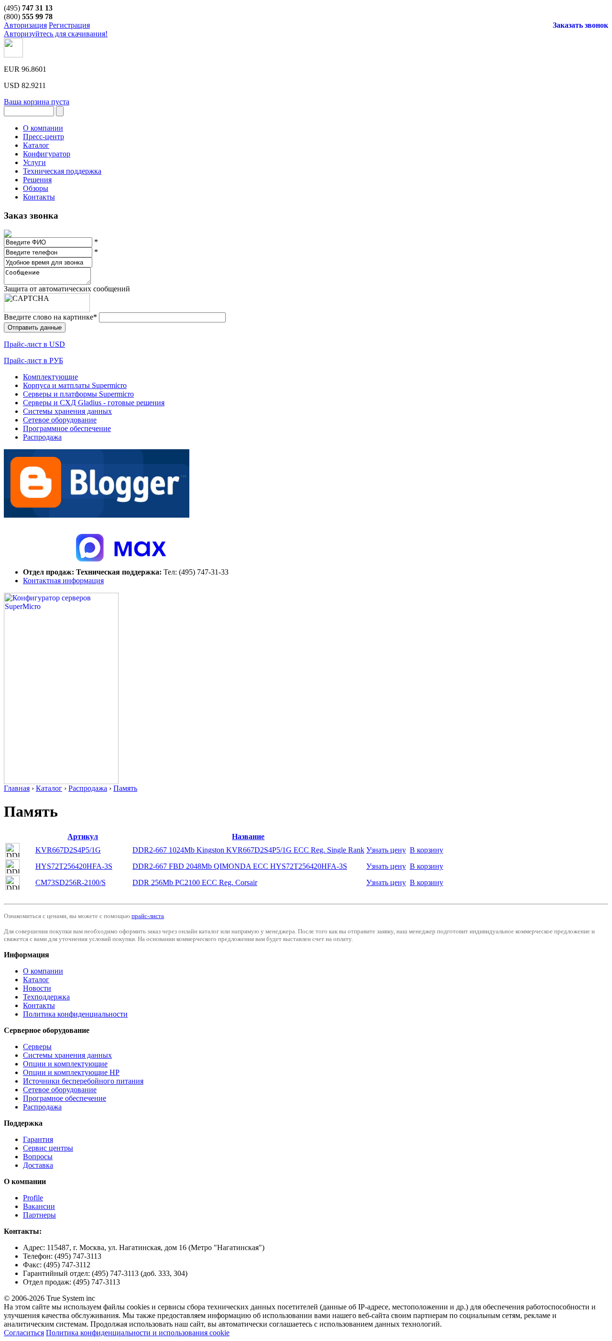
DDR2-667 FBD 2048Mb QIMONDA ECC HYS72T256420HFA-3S (239, 866)
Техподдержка (46, 997)
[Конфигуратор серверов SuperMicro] (61, 781)
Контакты (39, 1005)
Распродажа (42, 437)
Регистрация (69, 25)
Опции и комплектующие (65, 1064)
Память (125, 788)
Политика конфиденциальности (75, 1014)
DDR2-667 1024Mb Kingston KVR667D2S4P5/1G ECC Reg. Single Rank (248, 850)
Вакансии (39, 1206)
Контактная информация (63, 580)
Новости (37, 988)
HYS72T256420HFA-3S (73, 866)
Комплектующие (50, 377)
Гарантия (38, 1139)
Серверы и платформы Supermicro (78, 394)
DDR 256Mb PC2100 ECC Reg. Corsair (194, 882)
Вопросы (38, 1157)
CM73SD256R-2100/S (70, 882)
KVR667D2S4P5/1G (68, 850)
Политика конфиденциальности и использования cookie (138, 1333)
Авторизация (25, 25)
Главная (17, 788)
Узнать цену (386, 850)
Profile (33, 1198)
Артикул (82, 836)
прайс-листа (147, 916)
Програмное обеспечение (64, 1098)
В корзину (426, 850)
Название (248, 836)
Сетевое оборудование (60, 420)
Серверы (37, 1046)
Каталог (49, 788)
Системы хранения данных (67, 411)
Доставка (38, 1165)
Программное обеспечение (67, 428)
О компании (43, 971)
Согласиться (24, 1333)
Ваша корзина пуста (36, 102)
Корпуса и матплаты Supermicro (75, 385)
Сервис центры (48, 1148)
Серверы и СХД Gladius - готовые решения (93, 403)
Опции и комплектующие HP (71, 1072)
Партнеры (39, 1215)
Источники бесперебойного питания (83, 1081)
